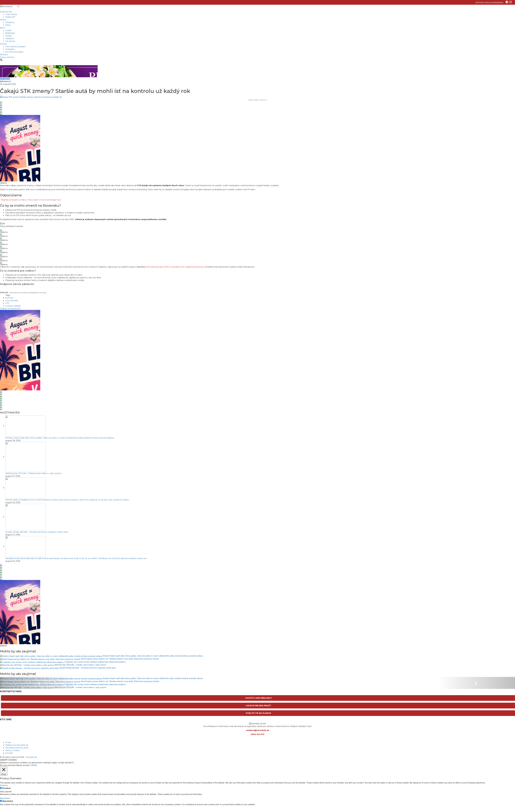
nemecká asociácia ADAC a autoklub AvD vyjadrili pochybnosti (175, 267)
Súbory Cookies (12, 750)
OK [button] (72, 762)
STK (7, 303)
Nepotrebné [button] (5, 798)
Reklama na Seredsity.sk (16, 745)
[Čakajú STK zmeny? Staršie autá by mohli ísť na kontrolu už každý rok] (31, 96)
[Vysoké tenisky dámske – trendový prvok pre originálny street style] (25, 517)
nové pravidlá (11, 300)
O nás (8, 742)
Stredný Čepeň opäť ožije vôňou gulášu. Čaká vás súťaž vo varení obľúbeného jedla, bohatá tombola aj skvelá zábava (59, 438)
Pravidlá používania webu (17, 748)
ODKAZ (34, 765)
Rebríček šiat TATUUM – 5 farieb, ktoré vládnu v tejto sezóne (33, 473)
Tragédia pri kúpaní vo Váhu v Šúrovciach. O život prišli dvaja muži (31, 200)
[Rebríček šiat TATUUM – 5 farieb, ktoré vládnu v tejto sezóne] (25, 457)
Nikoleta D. (5, 81)
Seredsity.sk (31, 757)
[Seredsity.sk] (8, 6)
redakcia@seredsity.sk (257, 730)
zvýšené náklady (13, 306)
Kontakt (9, 753)
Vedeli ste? (5, 79)
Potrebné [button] (4, 785)
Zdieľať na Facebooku (10, 308)
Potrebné (6, 788)
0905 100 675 (257, 734)
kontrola (9, 298)
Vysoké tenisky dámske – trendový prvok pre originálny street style (36, 532)
